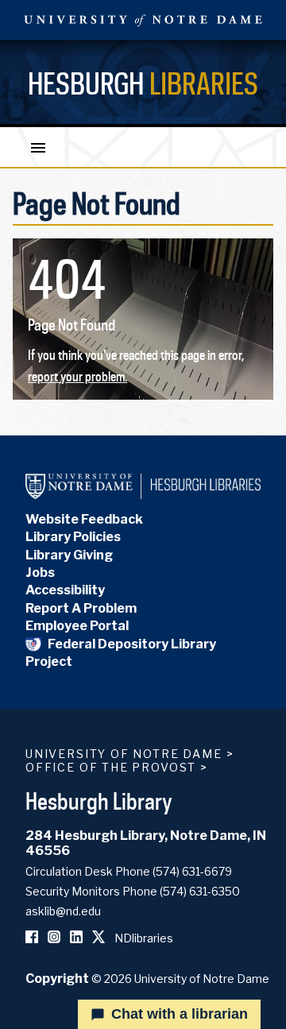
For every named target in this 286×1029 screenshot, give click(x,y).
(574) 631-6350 (200, 891)
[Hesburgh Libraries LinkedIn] (76, 938)
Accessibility (65, 590)
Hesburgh (143, 83)
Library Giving (69, 555)
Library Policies (73, 536)
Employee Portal (77, 625)
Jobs (40, 572)
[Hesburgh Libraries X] (98, 938)
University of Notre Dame (123, 753)
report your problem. (77, 377)
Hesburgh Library (98, 801)
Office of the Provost (110, 767)
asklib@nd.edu (63, 911)
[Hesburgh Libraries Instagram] (54, 938)
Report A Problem (81, 608)
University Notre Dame (143, 20)
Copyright (57, 978)
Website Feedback (84, 519)
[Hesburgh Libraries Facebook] (31, 938)
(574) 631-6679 (192, 871)
